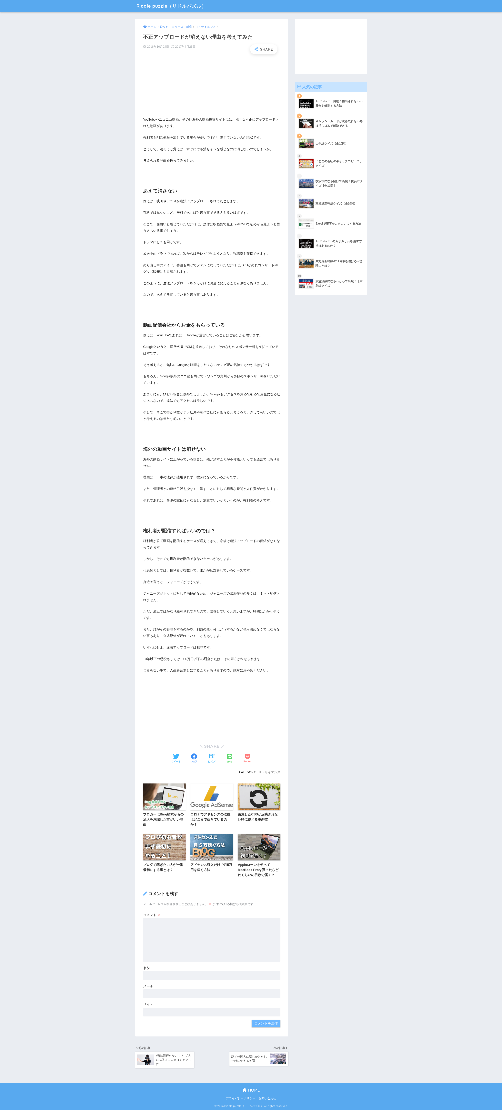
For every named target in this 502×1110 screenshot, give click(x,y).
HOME (253, 1090)
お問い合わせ (267, 1098)
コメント (152, 915)
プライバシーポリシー (240, 1098)
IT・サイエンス (269, 772)
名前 (146, 968)
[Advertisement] (211, 85)
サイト (148, 1004)
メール (148, 986)
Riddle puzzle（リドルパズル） (171, 6)
